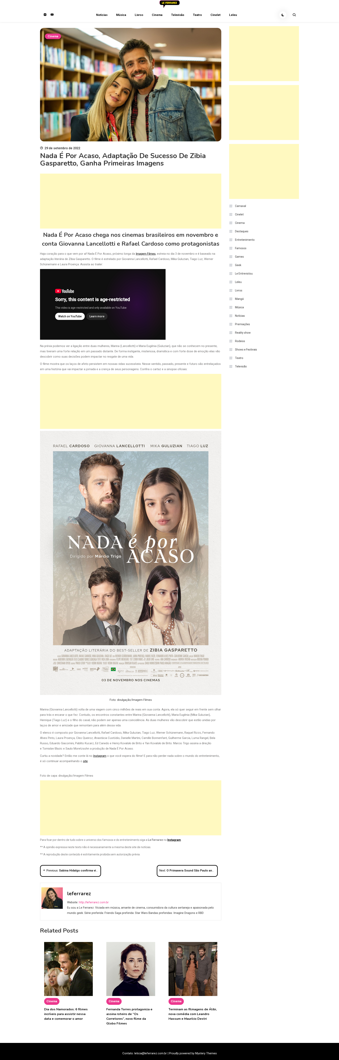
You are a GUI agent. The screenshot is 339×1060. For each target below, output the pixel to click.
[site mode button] (282, 14)
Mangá (239, 298)
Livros (139, 15)
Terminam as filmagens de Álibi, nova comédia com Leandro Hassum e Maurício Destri (193, 1014)
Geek (238, 265)
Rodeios (240, 341)
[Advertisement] (130, 201)
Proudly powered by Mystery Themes (193, 1053)
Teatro (197, 15)
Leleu (233, 15)
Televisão (177, 15)
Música (121, 15)
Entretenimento (245, 239)
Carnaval (240, 206)
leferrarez (79, 893)
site (85, 761)
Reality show (243, 332)
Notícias (102, 15)
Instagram (99, 756)
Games (239, 256)
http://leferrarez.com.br (94, 902)
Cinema (157, 15)
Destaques (241, 231)
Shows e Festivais (246, 349)
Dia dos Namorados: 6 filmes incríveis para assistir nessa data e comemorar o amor (66, 1014)
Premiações (242, 324)
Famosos (240, 248)
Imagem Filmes (146, 253)
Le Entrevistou (244, 273)
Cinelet (216, 15)
